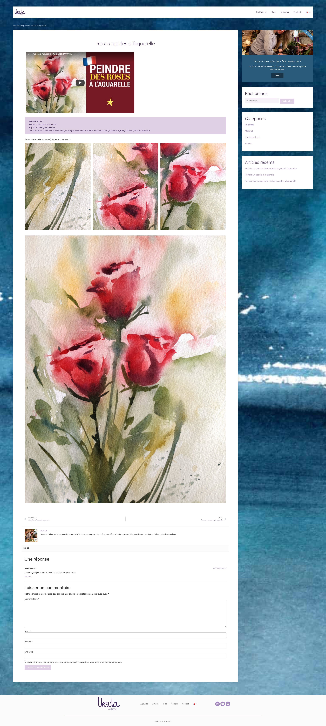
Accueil (16, 26)
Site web (29, 652)
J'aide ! (277, 75)
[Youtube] (28, 548)
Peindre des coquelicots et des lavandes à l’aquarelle (270, 181)
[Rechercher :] (262, 101)
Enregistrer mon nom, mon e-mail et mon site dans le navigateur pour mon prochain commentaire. (74, 662)
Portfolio (260, 12)
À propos (285, 12)
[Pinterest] (228, 704)
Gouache (155, 704)
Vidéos (248, 143)
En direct (249, 124)
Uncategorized (252, 137)
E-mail (28, 641)
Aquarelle (144, 704)
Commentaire (32, 599)
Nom (28, 631)
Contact (297, 12)
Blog (273, 12)
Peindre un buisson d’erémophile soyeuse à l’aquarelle (271, 168)
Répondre (28, 576)
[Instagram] (24, 548)
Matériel (249, 131)
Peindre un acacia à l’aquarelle (259, 174)
